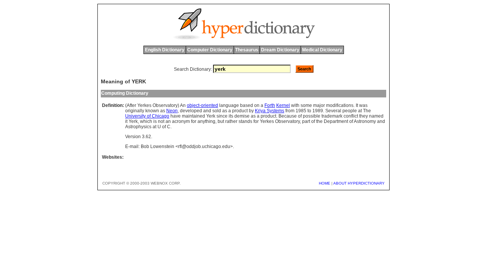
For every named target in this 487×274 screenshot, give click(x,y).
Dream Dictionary (280, 50)
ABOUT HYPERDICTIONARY (359, 183)
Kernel (283, 105)
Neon (172, 110)
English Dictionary (165, 50)
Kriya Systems (269, 110)
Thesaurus (246, 50)
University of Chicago (147, 116)
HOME (324, 183)
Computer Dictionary (209, 50)
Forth (269, 105)
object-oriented (202, 105)
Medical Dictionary (322, 50)
